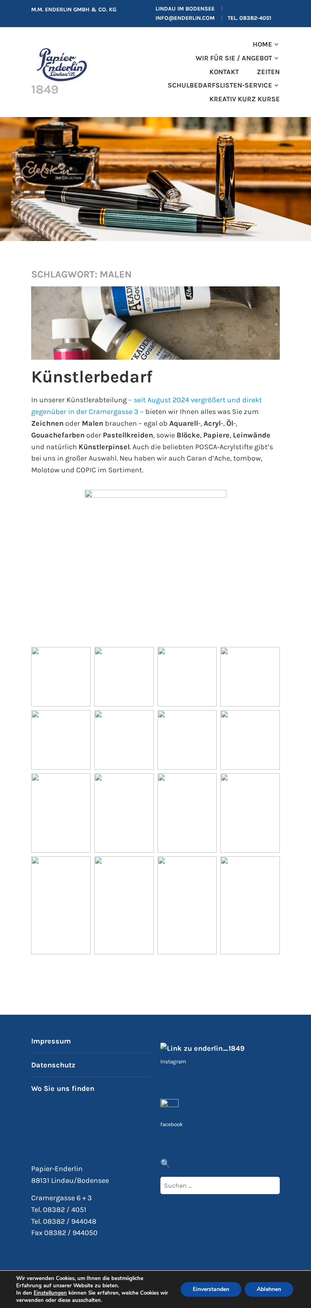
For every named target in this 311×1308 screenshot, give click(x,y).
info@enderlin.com (185, 18)
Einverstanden (211, 1289)
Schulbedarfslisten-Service (220, 85)
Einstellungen (50, 1293)
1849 (45, 89)
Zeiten (268, 72)
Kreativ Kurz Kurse (244, 99)
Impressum (51, 1041)
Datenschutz (53, 1064)
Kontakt (224, 72)
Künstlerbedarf (91, 377)
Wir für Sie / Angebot (234, 58)
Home (262, 44)
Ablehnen (269, 1289)
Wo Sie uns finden (62, 1088)
